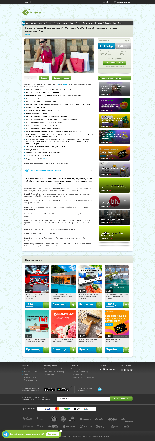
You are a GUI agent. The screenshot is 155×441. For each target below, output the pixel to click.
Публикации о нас (30, 372)
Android (66, 84)
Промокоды (99, 23)
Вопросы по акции (61, 78)
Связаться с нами (106, 372)
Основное (30, 78)
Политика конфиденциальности (82, 377)
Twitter (128, 370)
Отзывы (44, 78)
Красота (33, 23)
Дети (91, 23)
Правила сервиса (30, 377)
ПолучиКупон (118, 23)
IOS (57, 84)
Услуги (78, 23)
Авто (50, 23)
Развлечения (42, 23)
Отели (85, 23)
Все (23, 23)
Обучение (58, 23)
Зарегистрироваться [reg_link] (123, 2)
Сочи (26, 2)
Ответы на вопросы (30, 380)
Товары (66, 23)
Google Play (63, 389)
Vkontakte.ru (125, 370)
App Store (50, 389)
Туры (72, 23)
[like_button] (126, 41)
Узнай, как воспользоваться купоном (46, 170)
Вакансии (27, 374)
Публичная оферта (77, 374)
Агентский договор (78, 369)
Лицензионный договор (79, 372)
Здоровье (108, 23)
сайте (45, 158)
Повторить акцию (114, 63)
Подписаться (52, 434)
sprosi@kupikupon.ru (107, 369)
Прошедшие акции (50, 374)
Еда (27, 23)
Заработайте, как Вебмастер (54, 372)
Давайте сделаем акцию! (53, 369)
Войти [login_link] (107, 2)
